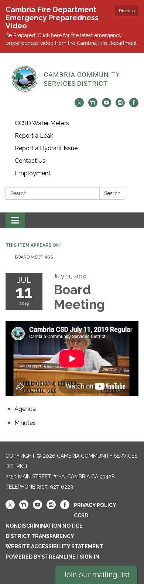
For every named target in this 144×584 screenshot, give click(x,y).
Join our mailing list (96, 574)
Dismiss (127, 10)
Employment (33, 173)
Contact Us (30, 160)
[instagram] (120, 105)
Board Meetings (34, 257)
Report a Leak (34, 135)
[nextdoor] (92, 105)
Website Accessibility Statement (54, 546)
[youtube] (106, 105)
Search (112, 193)
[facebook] (133, 105)
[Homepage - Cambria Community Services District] (72, 79)
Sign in (89, 557)
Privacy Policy (95, 505)
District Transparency (40, 536)
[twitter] (79, 105)
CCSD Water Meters (42, 123)
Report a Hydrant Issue (46, 148)
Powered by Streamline (41, 557)
